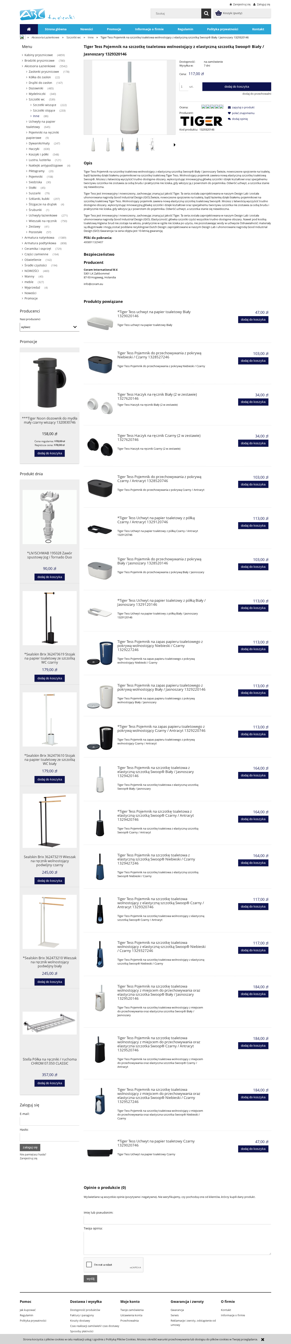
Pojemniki (36, 176)
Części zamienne (36, 254)
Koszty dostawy (80, 1320)
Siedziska (35, 182)
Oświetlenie (32, 260)
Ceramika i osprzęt (37, 249)
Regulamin (26, 1315)
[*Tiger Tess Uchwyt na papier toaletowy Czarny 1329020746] (100, 1152)
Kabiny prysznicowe (38, 55)
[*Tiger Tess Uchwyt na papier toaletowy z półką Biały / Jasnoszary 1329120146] (100, 612)
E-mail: (25, 1114)
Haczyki (34, 149)
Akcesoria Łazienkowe (39, 66)
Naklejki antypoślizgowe (46, 165)
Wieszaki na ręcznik (43, 221)
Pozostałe (35, 232)
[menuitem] (55, 29)
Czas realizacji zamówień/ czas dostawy (94, 1326)
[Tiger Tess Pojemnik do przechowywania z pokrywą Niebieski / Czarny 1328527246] (100, 364)
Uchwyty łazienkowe (43, 215)
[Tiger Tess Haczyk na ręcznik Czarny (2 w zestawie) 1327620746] (100, 447)
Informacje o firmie (233, 1315)
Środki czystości (35, 265)
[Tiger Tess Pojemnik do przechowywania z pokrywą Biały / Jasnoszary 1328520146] (100, 570)
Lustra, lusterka (40, 160)
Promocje (31, 298)
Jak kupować (28, 1310)
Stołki (32, 188)
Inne (36, 116)
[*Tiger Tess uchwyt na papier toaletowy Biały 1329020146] (100, 323)
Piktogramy (37, 171)
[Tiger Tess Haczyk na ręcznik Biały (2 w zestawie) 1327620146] (100, 406)
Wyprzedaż (32, 287)
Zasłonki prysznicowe (44, 72)
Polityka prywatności (33, 1320)
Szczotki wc (37, 99)
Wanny (29, 276)
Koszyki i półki (39, 154)
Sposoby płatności (81, 1331)
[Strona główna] (47, 14)
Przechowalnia (129, 1320)
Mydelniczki (37, 94)
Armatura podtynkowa (40, 243)
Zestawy (34, 226)
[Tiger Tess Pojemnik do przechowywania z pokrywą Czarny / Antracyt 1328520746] (100, 488)
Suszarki (35, 193)
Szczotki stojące (44, 110)
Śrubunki (35, 210)
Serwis (175, 1315)
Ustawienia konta (131, 1315)
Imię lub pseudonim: (98, 1212)
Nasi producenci (30, 319)
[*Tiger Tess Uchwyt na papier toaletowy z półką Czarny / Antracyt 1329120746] (100, 529)
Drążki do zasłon (40, 83)
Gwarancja (177, 1310)
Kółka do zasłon (40, 77)
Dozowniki (36, 88)
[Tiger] (201, 121)
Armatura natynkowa (39, 237)
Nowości (30, 293)
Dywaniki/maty (39, 143)
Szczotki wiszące (44, 105)
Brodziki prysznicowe (39, 60)
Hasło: (24, 1130)
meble (28, 282)
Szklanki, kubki (39, 199)
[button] (175, 145)
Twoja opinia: (93, 1228)
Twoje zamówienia (132, 1310)
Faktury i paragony (82, 1315)
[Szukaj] (206, 13)
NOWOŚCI (31, 271)
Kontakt (226, 1310)
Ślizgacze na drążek (43, 204)
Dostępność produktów (85, 1310)
